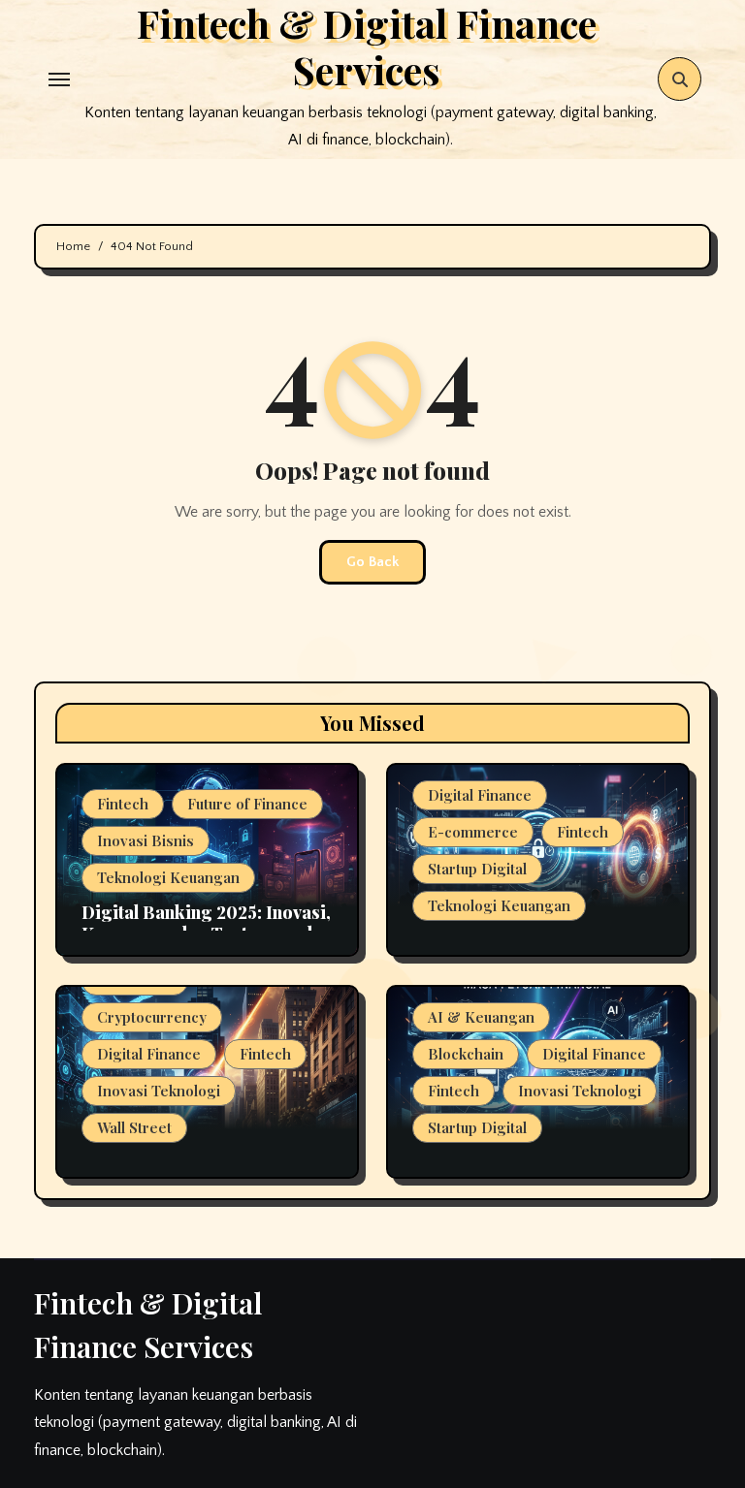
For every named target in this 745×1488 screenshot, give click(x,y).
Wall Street (134, 1127)
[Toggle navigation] (59, 79)
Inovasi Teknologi (158, 1090)
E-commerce (473, 831)
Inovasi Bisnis (145, 840)
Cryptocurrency (152, 1017)
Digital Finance (480, 795)
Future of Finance (247, 803)
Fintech (122, 803)
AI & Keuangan (481, 1017)
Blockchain (465, 1053)
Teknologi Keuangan (168, 877)
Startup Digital (477, 868)
